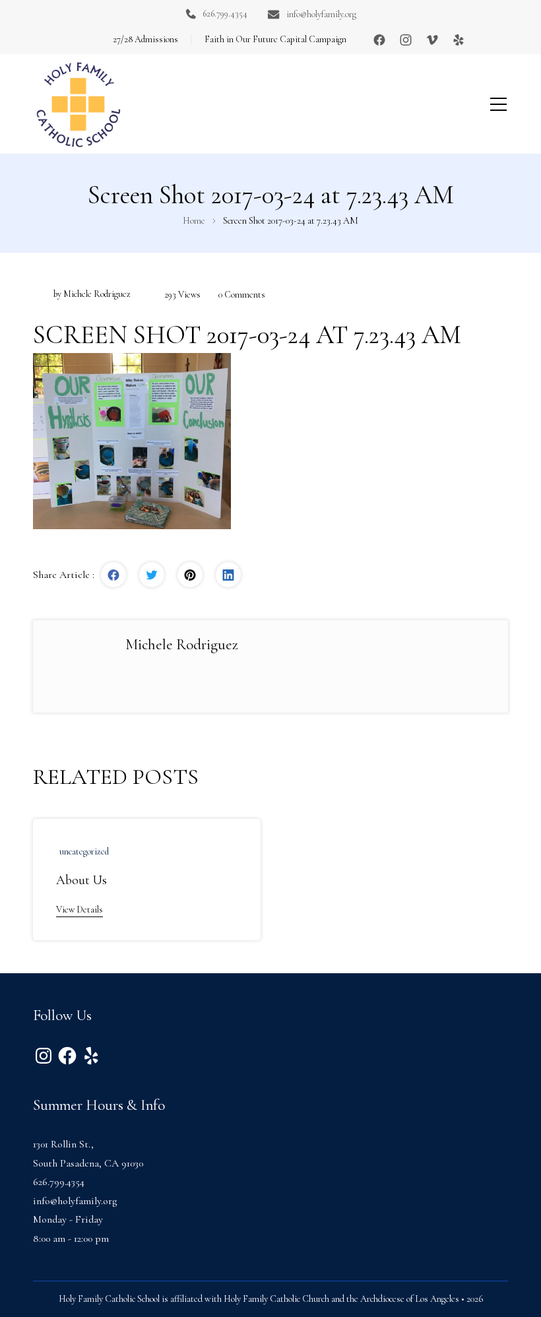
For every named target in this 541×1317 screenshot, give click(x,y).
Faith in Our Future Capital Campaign (275, 39)
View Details (79, 909)
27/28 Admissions (145, 39)
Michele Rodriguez (97, 294)
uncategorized (84, 851)
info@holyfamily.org (321, 14)
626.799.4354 (225, 13)
